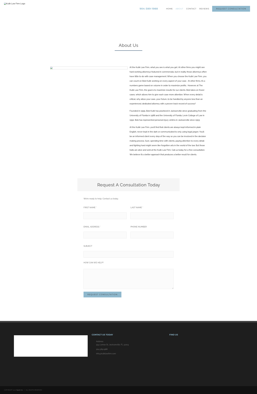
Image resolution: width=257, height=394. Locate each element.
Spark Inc (19, 390)
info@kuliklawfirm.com (106, 354)
